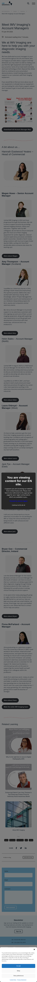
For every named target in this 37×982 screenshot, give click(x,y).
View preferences (18, 975)
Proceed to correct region (18, 501)
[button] (34, 949)
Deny (18, 971)
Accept (18, 966)
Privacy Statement (21, 979)
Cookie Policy (13, 979)
